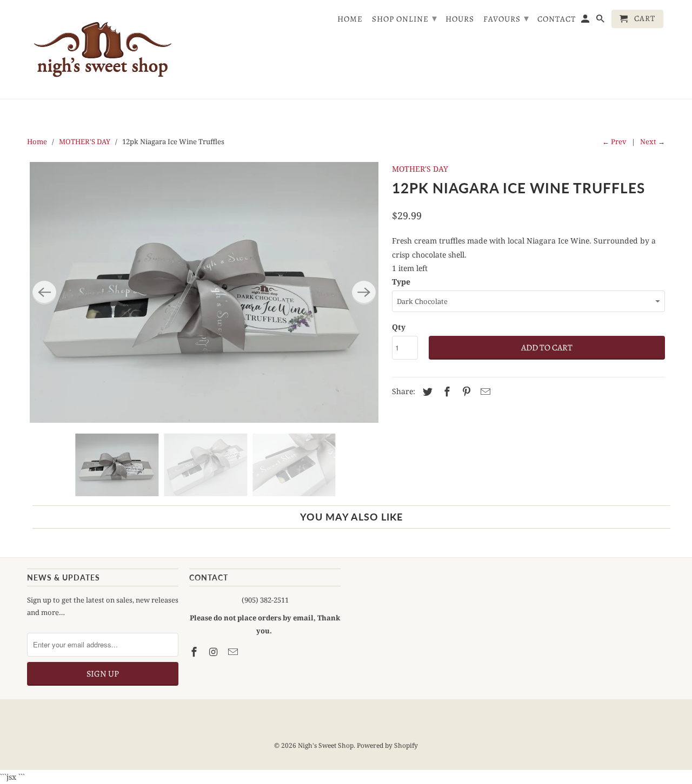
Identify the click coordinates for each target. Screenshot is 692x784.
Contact (556, 19)
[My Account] (586, 21)
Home (350, 19)
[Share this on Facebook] (445, 391)
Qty (398, 327)
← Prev (614, 141)
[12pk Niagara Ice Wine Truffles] (204, 292)
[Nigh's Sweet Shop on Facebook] (195, 651)
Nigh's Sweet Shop (326, 745)
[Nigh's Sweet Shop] (102, 49)
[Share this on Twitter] (426, 391)
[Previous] (44, 293)
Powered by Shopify (387, 745)
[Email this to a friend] (484, 391)
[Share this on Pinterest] (465, 391)
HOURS (459, 19)
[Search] (601, 21)
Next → (652, 141)
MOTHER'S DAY (84, 141)
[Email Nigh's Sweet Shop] (234, 651)
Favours (506, 18)
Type (401, 281)
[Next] (364, 293)
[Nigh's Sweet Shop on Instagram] (215, 651)
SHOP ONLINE (404, 18)
